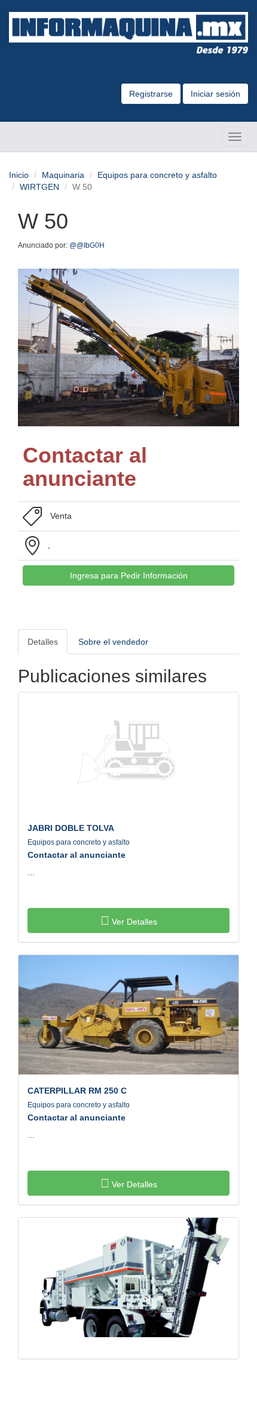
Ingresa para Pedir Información (129, 575)
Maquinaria (63, 175)
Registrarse (151, 93)
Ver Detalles (133, 921)
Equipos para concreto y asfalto (157, 175)
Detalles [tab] (42, 641)
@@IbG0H (87, 245)
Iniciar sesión (215, 93)
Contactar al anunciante (76, 855)
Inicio (19, 175)
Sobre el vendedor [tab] (113, 641)
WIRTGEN (39, 187)
